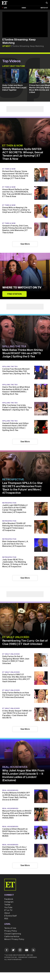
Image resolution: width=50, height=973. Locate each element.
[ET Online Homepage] (5, 3)
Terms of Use (10, 928)
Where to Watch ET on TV (21, 287)
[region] (25, 24)
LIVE (5, 8)
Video (24, 8)
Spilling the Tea (14, 346)
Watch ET (44, 8)
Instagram (8, 902)
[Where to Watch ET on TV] (25, 276)
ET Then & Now (12, 145)
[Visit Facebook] (6, 950)
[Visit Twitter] (13, 950)
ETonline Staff (10, 915)
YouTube (8, 907)
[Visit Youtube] (26, 950)
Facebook (8, 899)
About (7, 913)
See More (25, 244)
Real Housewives (15, 767)
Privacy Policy (10, 931)
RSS (6, 918)
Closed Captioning (12, 933)
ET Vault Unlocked (15, 637)
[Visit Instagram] (20, 950)
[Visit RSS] (33, 950)
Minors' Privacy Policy (14, 939)
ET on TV (8, 910)
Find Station (14, 294)
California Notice (11, 936)
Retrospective (13, 479)
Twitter (7, 904)
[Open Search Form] (47, 3)
